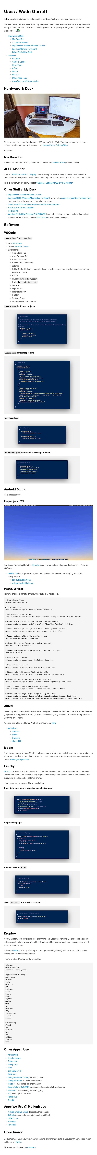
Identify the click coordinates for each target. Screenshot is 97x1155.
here (54, 722)
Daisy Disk (13, 1064)
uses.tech (31, 1147)
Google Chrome (15, 1080)
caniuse (15, 731)
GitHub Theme (22, 246)
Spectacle (24, 759)
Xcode (11, 1099)
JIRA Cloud (13, 1118)
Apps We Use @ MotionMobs (25, 81)
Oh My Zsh (13, 573)
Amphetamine (14, 1058)
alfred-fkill (16, 741)
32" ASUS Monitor (20, 42)
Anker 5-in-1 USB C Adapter (20, 207)
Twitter (18, 1142)
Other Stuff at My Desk (22, 52)
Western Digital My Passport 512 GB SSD (27, 214)
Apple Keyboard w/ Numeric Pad (76, 197)
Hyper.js (35, 564)
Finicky (15, 74)
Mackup (16, 950)
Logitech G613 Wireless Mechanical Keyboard (29, 197)
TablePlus (12, 1096)
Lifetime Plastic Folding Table (55, 145)
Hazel (10, 1083)
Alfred (14, 68)
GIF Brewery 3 (14, 1070)
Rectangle (14, 759)
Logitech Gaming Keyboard (24, 48)
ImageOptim (13, 1087)
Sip (9, 1093)
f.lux (10, 1067)
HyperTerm (17, 65)
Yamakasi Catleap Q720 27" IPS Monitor (54, 182)
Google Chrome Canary (18, 1077)
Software (12, 55)
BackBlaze (42, 217)
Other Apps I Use (19, 77)
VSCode (16, 58)
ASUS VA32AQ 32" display (24, 174)
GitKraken (12, 1074)
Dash (14, 734)
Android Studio (19, 61)
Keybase (12, 1121)
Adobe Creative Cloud (18, 1111)
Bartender (12, 1061)
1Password (13, 1054)
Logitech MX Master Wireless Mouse (28, 45)
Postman (12, 1090)
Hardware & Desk (16, 35)
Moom (15, 71)
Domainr (16, 737)
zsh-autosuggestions (21, 579)
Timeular (12, 1124)
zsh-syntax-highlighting (22, 583)
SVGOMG (24, 1087)
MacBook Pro (18, 39)
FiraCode (17, 243)
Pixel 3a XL (13, 210)
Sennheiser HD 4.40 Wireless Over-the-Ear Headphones (33, 204)
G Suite (11, 1115)
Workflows (12, 728)
